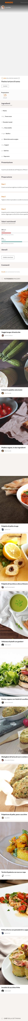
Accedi (3, 272)
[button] (19, 78)
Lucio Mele (8, 7)
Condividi (5, 86)
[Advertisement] (10, 465)
